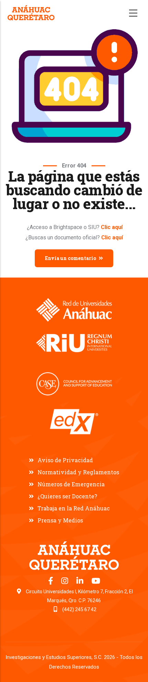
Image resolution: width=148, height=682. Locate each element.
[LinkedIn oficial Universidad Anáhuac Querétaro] (80, 582)
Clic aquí (112, 227)
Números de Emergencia (71, 484)
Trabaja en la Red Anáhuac (74, 508)
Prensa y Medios (60, 520)
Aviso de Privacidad (65, 460)
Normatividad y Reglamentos (78, 472)
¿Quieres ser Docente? (67, 496)
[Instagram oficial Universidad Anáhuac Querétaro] (65, 582)
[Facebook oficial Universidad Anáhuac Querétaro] (51, 582)
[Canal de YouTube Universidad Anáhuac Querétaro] (96, 582)
